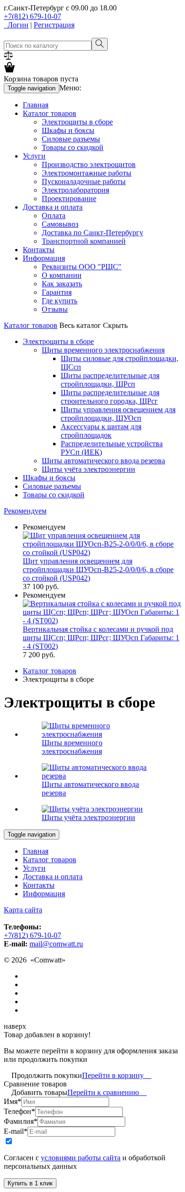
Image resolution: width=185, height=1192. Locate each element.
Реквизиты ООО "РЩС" (81, 267)
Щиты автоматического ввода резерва (103, 461)
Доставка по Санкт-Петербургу (92, 233)
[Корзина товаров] (9, 70)
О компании (62, 275)
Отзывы (55, 309)
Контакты (39, 250)
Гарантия (57, 292)
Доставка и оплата (53, 207)
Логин (16, 25)
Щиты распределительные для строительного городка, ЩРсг (110, 397)
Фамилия (20, 1121)
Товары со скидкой (72, 147)
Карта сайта (23, 910)
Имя (12, 1101)
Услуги (34, 156)
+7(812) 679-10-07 (32, 16)
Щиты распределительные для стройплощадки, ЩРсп (110, 379)
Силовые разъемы (71, 139)
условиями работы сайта (80, 1158)
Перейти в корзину (116, 1075)
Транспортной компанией (84, 241)
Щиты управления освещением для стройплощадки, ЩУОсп (118, 414)
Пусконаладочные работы (84, 181)
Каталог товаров (49, 113)
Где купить (59, 301)
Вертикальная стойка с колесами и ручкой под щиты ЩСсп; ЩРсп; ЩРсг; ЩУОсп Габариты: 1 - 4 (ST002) (101, 637)
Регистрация (54, 25)
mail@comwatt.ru (56, 944)
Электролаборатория (75, 190)
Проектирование (69, 198)
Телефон (19, 1111)
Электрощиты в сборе (77, 122)
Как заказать (62, 284)
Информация (44, 258)
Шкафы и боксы (68, 130)
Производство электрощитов (89, 164)
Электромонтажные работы (86, 173)
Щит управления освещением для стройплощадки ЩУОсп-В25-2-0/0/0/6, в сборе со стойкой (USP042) (98, 569)
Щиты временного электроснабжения (103, 350)
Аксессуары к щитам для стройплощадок (101, 431)
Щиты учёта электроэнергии (88, 469)
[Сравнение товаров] (8, 57)
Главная (35, 105)
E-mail (16, 1131)
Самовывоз (60, 224)
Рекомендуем (25, 511)
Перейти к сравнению (107, 1092)
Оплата (53, 216)
